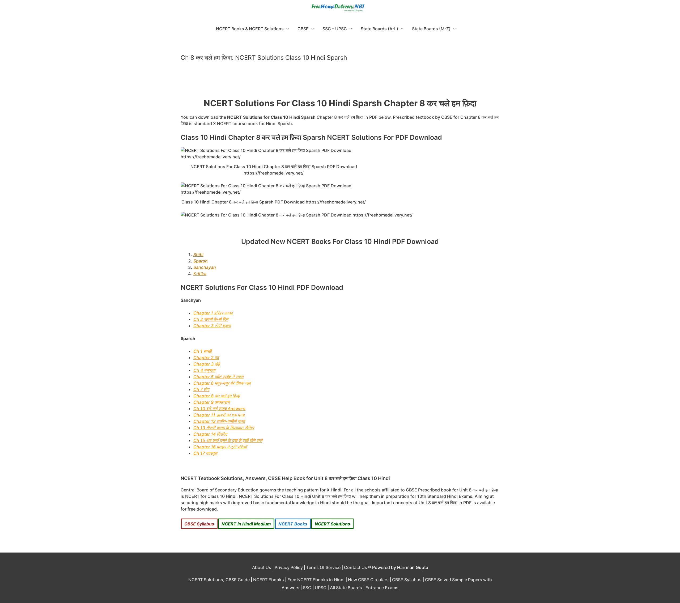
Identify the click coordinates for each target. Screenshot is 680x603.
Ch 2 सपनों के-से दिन (210, 319)
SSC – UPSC (334, 28)
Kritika (199, 273)
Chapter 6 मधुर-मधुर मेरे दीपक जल (221, 383)
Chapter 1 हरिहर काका (213, 313)
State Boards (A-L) (379, 28)
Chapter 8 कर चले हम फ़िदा (216, 395)
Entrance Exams (382, 587)
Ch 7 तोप (201, 389)
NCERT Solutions (332, 523)
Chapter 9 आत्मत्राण (211, 402)
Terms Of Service (323, 567)
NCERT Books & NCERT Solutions (250, 28)
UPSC (320, 587)
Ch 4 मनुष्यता (204, 370)
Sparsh (200, 261)
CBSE (303, 28)
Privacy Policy (289, 567)
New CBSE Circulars (368, 579)
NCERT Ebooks (268, 579)
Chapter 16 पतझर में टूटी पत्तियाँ (220, 446)
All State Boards (346, 587)
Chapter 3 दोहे (206, 364)
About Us (261, 567)
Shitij (198, 254)
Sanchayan (204, 267)
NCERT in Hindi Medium (246, 523)
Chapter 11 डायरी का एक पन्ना (219, 415)
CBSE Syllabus (199, 523)
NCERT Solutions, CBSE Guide (219, 579)
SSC (307, 587)
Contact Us (355, 567)
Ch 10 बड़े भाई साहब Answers (219, 408)
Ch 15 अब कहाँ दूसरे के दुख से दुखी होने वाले (227, 440)
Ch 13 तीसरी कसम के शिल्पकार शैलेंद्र (223, 427)
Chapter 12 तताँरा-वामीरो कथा (219, 421)
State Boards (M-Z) (431, 28)
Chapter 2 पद (206, 357)
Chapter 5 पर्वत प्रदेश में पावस (218, 376)
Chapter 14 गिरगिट (210, 434)
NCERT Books (292, 523)
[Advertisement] (340, 82)
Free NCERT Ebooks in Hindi (316, 579)
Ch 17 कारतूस (205, 453)
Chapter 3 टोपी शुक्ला (212, 325)
